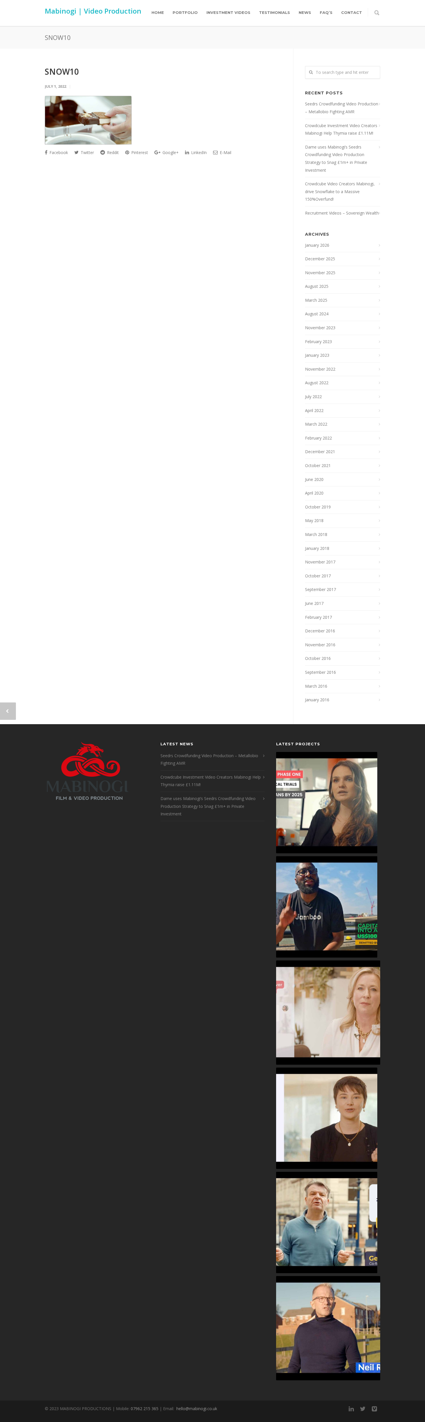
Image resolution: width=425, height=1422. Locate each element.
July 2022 (313, 396)
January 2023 (317, 355)
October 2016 (318, 658)
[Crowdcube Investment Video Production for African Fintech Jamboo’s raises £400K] (326, 907)
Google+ (170, 152)
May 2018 (314, 520)
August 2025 (316, 286)
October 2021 (318, 465)
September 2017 (320, 589)
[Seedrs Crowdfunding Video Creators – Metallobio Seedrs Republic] (326, 802)
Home (157, 12)
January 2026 (317, 245)
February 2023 (318, 341)
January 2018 (317, 548)
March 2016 (316, 686)
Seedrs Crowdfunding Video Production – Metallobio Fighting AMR (341, 107)
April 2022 (314, 410)
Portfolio (185, 12)
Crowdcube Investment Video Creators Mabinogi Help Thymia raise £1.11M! (341, 129)
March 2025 (316, 300)
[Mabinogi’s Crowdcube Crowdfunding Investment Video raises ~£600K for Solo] (328, 1012)
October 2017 (318, 576)
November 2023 (320, 327)
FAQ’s (326, 12)
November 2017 (320, 562)
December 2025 (320, 258)
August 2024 (316, 313)
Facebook (58, 152)
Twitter (87, 152)
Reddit (112, 152)
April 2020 (314, 493)
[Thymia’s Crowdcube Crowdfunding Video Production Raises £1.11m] (326, 1118)
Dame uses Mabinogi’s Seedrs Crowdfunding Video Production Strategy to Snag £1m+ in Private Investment (336, 158)
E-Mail (225, 152)
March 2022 (316, 424)
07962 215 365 (144, 1408)
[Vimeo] (374, 1408)
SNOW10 (62, 71)
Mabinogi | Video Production (93, 11)
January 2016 (317, 699)
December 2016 (320, 631)
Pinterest (139, 152)
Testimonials (274, 12)
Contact (351, 12)
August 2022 (316, 382)
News (305, 12)
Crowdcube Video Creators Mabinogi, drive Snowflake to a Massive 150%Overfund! (340, 191)
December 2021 (320, 451)
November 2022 (320, 369)
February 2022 (318, 438)
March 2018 (316, 534)
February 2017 (318, 617)
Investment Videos (228, 12)
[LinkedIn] (351, 1408)
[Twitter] (363, 1408)
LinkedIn (198, 152)
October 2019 (318, 507)
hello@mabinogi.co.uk (196, 1408)
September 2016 (320, 672)
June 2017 (314, 603)
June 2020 (314, 479)
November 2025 (320, 272)
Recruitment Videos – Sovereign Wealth (342, 213)
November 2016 (320, 644)
